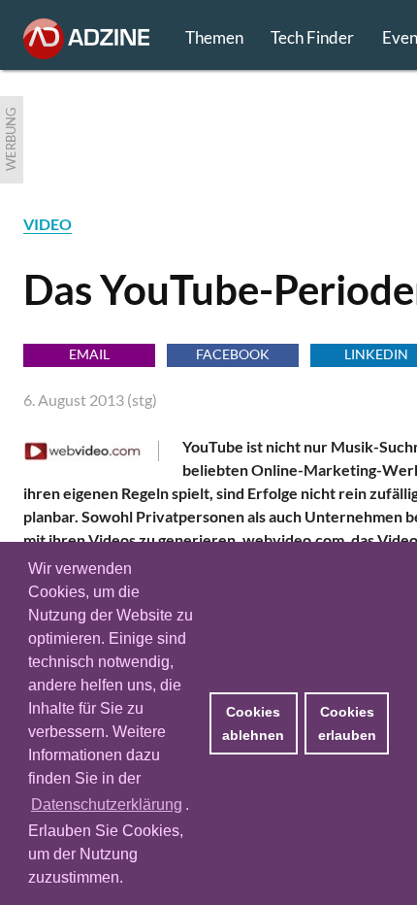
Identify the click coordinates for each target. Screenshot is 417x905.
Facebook (233, 354)
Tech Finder (312, 37)
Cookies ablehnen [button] (253, 723)
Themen (214, 37)
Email (89, 354)
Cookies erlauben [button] (347, 723)
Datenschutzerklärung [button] (106, 804)
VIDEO (47, 224)
